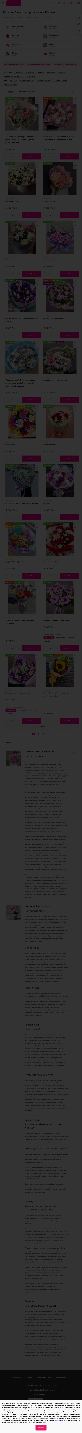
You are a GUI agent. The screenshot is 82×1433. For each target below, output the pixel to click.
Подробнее (59, 1420)
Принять (41, 1428)
